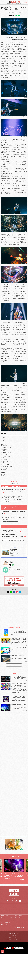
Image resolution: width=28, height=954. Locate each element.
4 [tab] (15, 882)
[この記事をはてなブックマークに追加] (20, 592)
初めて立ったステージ (19, 917)
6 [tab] (19, 882)
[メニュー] (2, 2)
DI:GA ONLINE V (5, 924)
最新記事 (3, 905)
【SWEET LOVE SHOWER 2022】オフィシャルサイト (14, 540)
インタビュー (18, 905)
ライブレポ (3, 907)
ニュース (17, 910)
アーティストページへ (14, 665)
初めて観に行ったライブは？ (6, 917)
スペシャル (3, 913)
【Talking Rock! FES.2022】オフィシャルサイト (13, 539)
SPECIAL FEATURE (5, 930)
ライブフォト (4, 927)
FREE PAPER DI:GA (19, 927)
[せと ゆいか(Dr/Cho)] (14, 127)
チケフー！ (17, 924)
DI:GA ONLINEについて (14, 933)
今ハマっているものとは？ (6, 922)
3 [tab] (13, 882)
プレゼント (3, 910)
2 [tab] (11, 882)
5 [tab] (17, 882)
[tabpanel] (14, 868)
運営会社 (14, 935)
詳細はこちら (13, 555)
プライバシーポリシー (14, 937)
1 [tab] (9, 882)
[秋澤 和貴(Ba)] (14, 107)
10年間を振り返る (4, 915)
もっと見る (14, 713)
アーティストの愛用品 (19, 915)
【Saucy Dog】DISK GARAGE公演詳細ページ (12, 497)
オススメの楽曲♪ (18, 919)
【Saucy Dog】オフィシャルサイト (10, 501)
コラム (16, 907)
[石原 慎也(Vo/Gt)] (14, 88)
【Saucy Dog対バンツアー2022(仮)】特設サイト (13, 499)
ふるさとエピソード (5, 919)
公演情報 (25, 2)
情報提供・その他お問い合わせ (14, 939)
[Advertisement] (14, 610)
